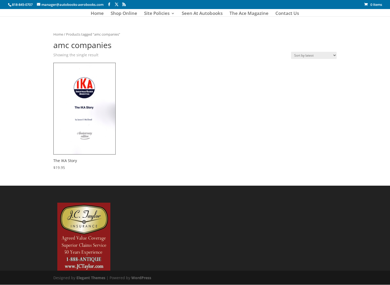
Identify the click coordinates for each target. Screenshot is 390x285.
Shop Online (124, 13)
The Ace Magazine (248, 13)
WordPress (141, 277)
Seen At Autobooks (202, 13)
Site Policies (157, 13)
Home (97, 13)
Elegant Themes (90, 277)
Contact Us (287, 13)
